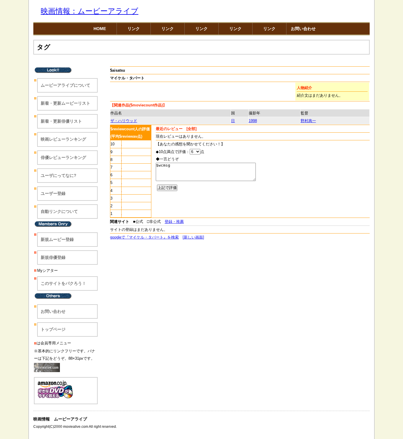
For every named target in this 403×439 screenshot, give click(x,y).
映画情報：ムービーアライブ (89, 11)
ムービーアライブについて (65, 85)
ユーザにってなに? (58, 175)
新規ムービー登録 (57, 239)
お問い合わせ (303, 28)
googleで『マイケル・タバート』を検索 (144, 237)
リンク (133, 28)
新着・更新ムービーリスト (65, 103)
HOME (100, 28)
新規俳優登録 (53, 257)
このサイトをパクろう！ (63, 283)
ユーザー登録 (53, 193)
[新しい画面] (193, 237)
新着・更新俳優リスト (61, 121)
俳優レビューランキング (63, 157)
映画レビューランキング (63, 139)
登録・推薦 (174, 221)
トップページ (53, 329)
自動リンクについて (59, 211)
